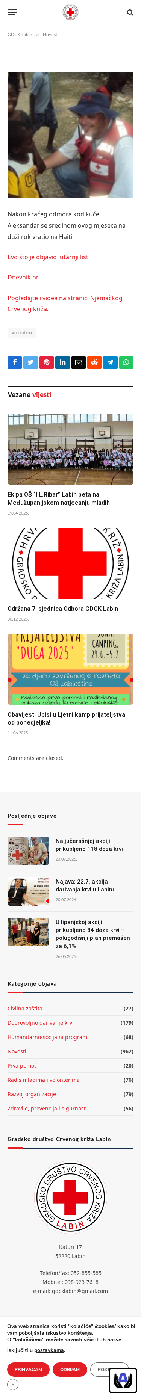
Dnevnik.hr (23, 277)
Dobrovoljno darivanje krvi (41, 1022)
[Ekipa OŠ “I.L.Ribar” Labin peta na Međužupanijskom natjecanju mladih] (70, 449)
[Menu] (12, 12)
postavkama (49, 1350)
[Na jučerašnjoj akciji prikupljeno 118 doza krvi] (28, 851)
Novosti (17, 1051)
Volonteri (21, 333)
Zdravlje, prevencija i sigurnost (47, 1108)
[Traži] (129, 12)
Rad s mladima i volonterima (44, 1079)
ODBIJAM (70, 1370)
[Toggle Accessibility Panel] (123, 1380)
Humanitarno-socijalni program (47, 1037)
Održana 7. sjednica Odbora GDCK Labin (63, 608)
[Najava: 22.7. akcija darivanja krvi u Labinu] (28, 891)
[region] (123, 1380)
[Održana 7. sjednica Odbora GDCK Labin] (70, 563)
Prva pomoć (22, 1065)
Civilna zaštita (25, 1008)
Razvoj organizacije (32, 1094)
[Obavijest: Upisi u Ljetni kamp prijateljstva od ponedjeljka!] (70, 669)
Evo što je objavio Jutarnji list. (49, 257)
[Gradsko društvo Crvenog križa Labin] (70, 12)
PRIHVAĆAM (28, 1370)
